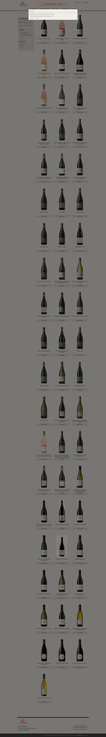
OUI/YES (32, 18)
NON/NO (37, 18)
